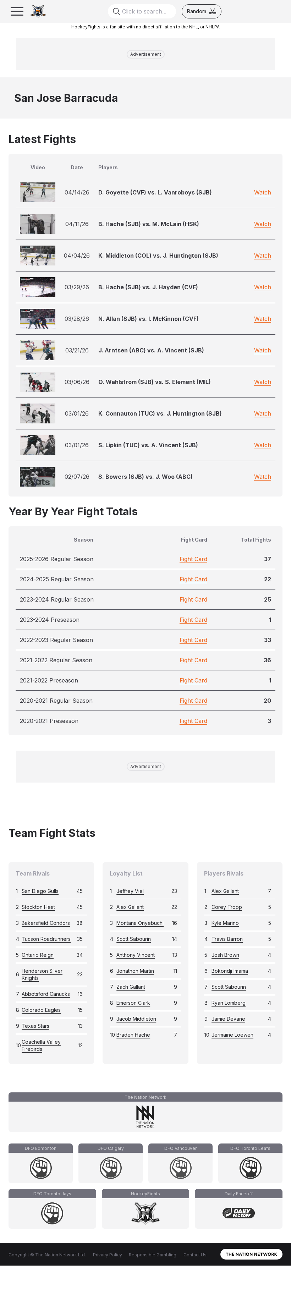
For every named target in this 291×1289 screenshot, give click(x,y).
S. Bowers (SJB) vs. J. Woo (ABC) (145, 476)
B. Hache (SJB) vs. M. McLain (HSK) (148, 223)
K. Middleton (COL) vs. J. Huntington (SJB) (158, 255)
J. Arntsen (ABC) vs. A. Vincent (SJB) (151, 350)
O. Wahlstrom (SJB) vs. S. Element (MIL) (154, 381)
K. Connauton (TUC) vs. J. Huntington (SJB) (160, 413)
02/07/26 (77, 476)
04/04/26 (77, 255)
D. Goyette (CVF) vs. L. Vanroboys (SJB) (155, 192)
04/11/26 (77, 223)
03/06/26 (77, 381)
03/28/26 (77, 318)
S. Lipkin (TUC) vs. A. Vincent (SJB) (148, 445)
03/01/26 (77, 413)
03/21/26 (77, 350)
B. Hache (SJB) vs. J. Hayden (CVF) (148, 287)
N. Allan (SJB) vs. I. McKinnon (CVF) (148, 318)
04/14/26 (77, 192)
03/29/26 (77, 287)
